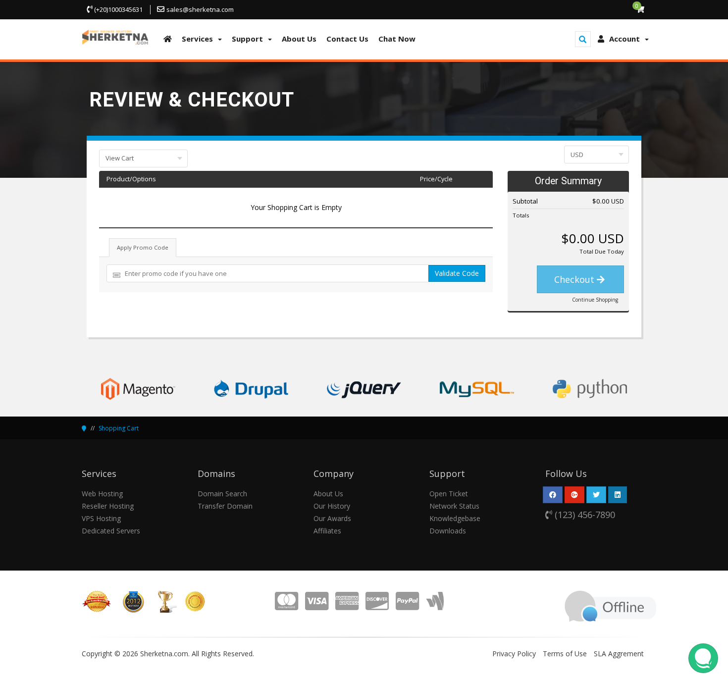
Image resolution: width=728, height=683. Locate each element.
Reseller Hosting (108, 506)
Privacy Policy (514, 653)
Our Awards (332, 518)
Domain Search (222, 493)
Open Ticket (448, 493)
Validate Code (457, 273)
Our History (331, 506)
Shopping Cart (119, 428)
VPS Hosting (101, 518)
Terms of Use (565, 653)
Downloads (447, 530)
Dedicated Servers (111, 530)
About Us (328, 493)
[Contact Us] (610, 605)
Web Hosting (102, 493)
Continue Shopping (595, 299)
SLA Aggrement (619, 653)
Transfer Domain (225, 506)
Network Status (454, 506)
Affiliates (327, 530)
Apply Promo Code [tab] (142, 247)
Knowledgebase (454, 518)
